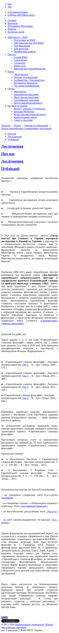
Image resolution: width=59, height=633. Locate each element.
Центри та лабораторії (26, 77)
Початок (5, 125)
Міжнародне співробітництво (30, 68)
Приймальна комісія (24, 51)
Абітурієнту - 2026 (17, 37)
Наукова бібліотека (24, 111)
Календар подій (16, 31)
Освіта (11, 88)
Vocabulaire (7, 497)
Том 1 (25, 364)
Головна (12, 20)
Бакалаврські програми (26, 94)
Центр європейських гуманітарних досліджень (26, 128)
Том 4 (25, 398)
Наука (11, 71)
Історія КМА (21, 57)
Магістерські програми (26, 97)
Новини (12, 29)
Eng (10, 4)
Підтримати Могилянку (20, 26)
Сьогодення (20, 60)
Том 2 (25, 376)
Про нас (12, 54)
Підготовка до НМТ (24, 40)
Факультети (20, 91)
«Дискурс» (52, 511)
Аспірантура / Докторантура (29, 80)
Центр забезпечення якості (28, 103)
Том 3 (25, 387)
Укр (10, 6)
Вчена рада (20, 65)
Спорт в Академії (23, 120)
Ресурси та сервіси (18, 105)
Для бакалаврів (22, 45)
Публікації (13, 139)
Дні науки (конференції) (27, 85)
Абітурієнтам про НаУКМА (29, 43)
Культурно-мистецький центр (30, 114)
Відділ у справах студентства (29, 108)
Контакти (13, 23)
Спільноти (19, 63)
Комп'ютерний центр (25, 117)
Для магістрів (21, 48)
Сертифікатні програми (26, 100)
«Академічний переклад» (33, 506)
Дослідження (21, 74)
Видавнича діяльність (25, 83)
